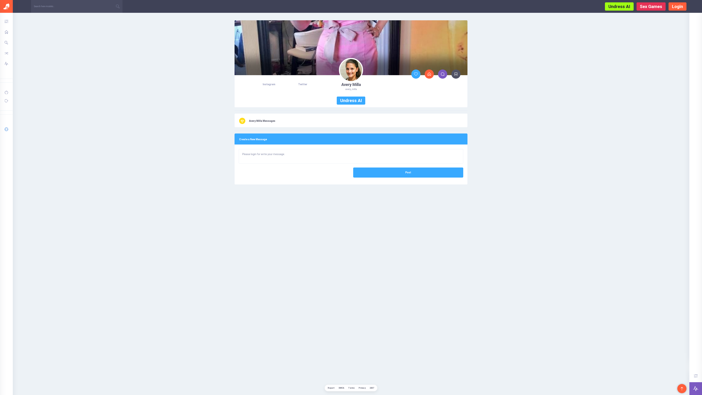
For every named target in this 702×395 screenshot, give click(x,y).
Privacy (362, 388)
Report (331, 388)
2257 (372, 388)
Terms (351, 388)
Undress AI (619, 6)
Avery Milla (351, 84)
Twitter (302, 84)
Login (677, 6)
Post (408, 172)
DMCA (341, 388)
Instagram (269, 84)
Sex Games (651, 6)
